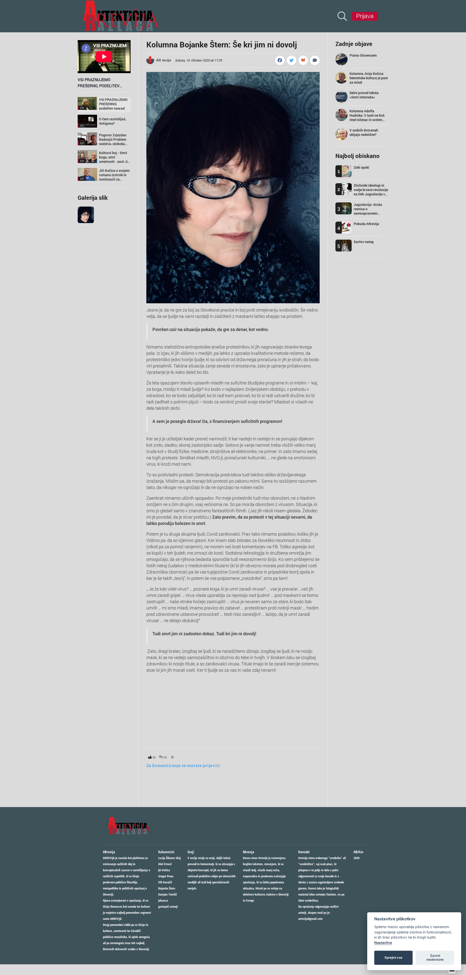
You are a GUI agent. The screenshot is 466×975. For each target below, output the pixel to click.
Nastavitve (383, 942)
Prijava (365, 15)
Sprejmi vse (393, 957)
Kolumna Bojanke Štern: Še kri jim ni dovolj (221, 44)
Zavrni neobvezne (435, 957)
